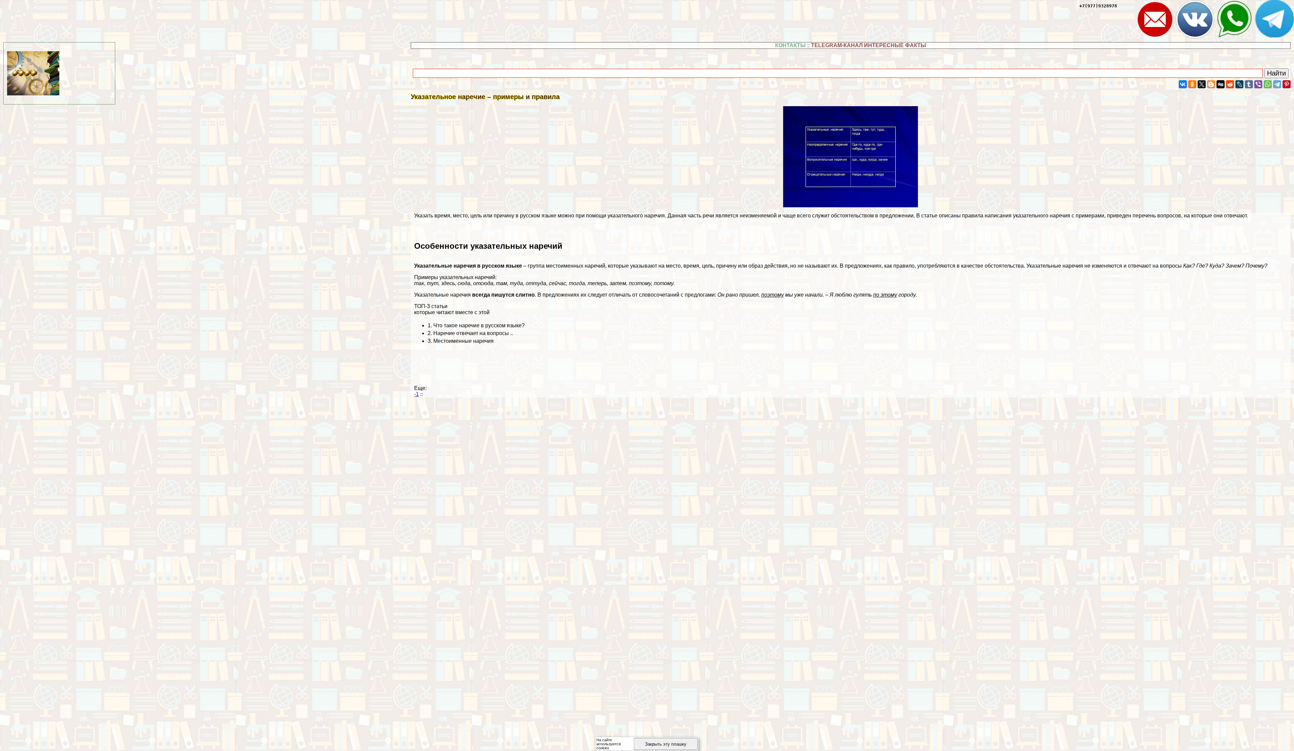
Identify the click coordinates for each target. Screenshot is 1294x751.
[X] (1202, 84)
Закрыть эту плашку (665, 744)
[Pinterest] (1287, 84)
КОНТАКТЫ (790, 45)
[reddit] (1230, 84)
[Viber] (1258, 84)
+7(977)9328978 (1098, 5)
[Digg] (1220, 84)
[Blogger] (1211, 84)
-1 (416, 394)
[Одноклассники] (1192, 84)
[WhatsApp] (1268, 84)
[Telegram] (1277, 84)
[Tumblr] (1249, 84)
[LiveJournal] (1239, 84)
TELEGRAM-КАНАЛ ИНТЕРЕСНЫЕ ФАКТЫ (868, 45)
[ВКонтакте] (1183, 84)
